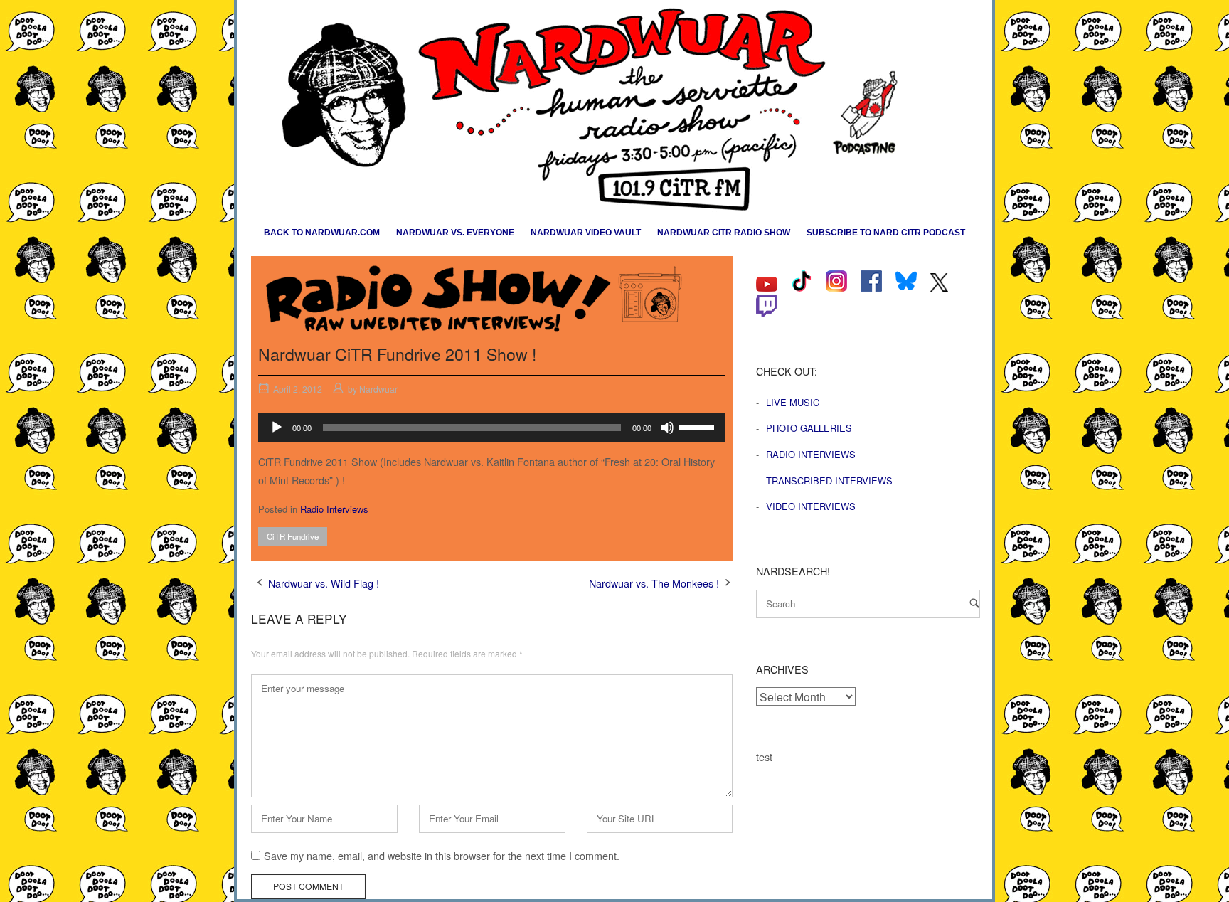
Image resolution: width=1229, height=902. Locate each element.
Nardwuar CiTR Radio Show (723, 232)
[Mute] (667, 427)
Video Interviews (811, 506)
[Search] (974, 603)
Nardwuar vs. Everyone (455, 232)
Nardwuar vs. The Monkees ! (654, 582)
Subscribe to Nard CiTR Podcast (886, 232)
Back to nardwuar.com (322, 232)
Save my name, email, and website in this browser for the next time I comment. (441, 855)
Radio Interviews (334, 509)
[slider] (698, 426)
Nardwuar (378, 389)
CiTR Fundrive (293, 536)
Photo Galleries (809, 428)
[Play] (277, 427)
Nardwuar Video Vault (586, 232)
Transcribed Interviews (829, 480)
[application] (491, 427)
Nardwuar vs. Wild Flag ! (323, 582)
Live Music (792, 402)
